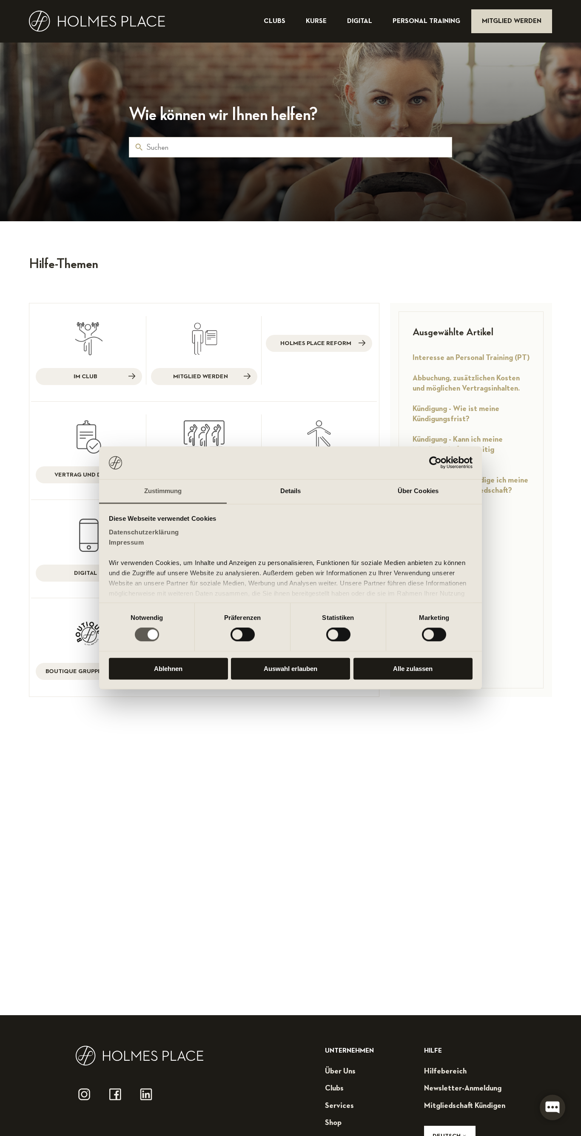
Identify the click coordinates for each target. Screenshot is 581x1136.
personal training (427, 21)
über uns (340, 1071)
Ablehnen (168, 668)
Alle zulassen (413, 668)
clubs (275, 21)
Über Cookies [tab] (418, 490)
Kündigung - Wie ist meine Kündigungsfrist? (456, 414)
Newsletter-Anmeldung (462, 1088)
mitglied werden (511, 21)
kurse (317, 21)
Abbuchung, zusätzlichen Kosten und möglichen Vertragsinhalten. (466, 383)
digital (360, 21)
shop (333, 1123)
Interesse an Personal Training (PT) (471, 358)
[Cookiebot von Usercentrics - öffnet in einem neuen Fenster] (435, 463)
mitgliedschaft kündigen (464, 1106)
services (339, 1106)
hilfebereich (445, 1071)
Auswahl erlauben (290, 668)
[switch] (243, 634)
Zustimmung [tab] (163, 490)
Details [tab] (290, 490)
